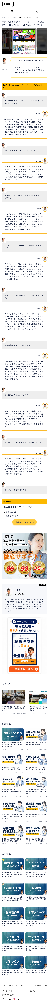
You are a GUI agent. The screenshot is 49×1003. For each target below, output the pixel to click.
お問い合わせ (6, 991)
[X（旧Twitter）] (10, 999)
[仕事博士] (8, 4)
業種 (10, 986)
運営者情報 (33, 991)
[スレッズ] (18, 999)
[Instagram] (14, 999)
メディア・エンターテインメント (30, 17)
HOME (4, 986)
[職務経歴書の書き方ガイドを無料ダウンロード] (24, 645)
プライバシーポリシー (20, 991)
